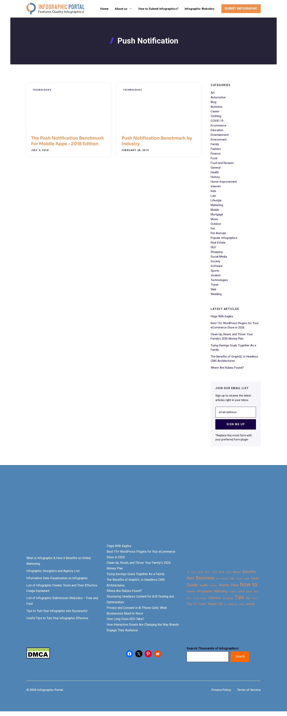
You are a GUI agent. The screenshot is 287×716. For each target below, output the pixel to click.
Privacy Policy (221, 690)
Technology (228, 598)
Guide (192, 585)
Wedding (216, 294)
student (215, 275)
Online (241, 591)
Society (215, 261)
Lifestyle (216, 200)
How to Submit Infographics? (158, 9)
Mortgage (217, 214)
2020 (228, 572)
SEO (213, 247)
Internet (216, 186)
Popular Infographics (224, 238)
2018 (214, 572)
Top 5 (255, 598)
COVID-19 (217, 121)
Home (104, 9)
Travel (214, 284)
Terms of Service (249, 690)
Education (217, 130)
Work (241, 604)
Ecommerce (218, 125)
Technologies (42, 90)
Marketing (217, 205)
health (204, 585)
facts (255, 578)
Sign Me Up (235, 424)
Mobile (215, 210)
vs (225, 604)
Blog (213, 102)
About (237, 572)
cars (246, 578)
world (250, 604)
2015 (193, 572)
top (248, 598)
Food (214, 158)
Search (240, 656)
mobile (232, 591)
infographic (204, 591)
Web (213, 289)
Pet (213, 228)
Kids (213, 191)
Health (215, 172)
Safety (249, 591)
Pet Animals (218, 233)
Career (215, 111)
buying (225, 578)
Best (190, 578)
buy (218, 578)
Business (216, 107)
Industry (191, 591)
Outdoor (216, 224)
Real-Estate (218, 242)
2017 (207, 572)
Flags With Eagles (222, 316)
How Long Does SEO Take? (125, 619)
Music (214, 219)
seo (256, 591)
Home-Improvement (224, 181)
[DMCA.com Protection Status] (38, 657)
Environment (219, 139)
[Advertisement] (123, 511)
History (215, 177)
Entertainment (220, 135)
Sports (215, 270)
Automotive (218, 97)
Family (215, 144)
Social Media (219, 256)
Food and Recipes (222, 163)
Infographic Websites (199, 9)
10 (188, 572)
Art (213, 92)
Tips (239, 597)
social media (199, 598)
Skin (189, 598)
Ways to (232, 604)
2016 (200, 572)
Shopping (217, 252)
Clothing (216, 116)
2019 (221, 572)
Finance (216, 153)
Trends (212, 604)
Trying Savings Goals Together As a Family (136, 574)
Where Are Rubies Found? (227, 367)
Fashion (216, 149)
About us (121, 9)
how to (248, 584)
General (215, 167)
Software (217, 266)
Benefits (249, 571)
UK (221, 604)
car (232, 578)
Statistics (214, 598)
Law (213, 195)
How (234, 585)
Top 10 (191, 604)
